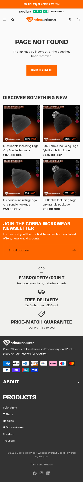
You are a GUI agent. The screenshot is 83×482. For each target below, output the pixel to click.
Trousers (9, 441)
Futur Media (58, 452)
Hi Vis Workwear (13, 427)
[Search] (12, 19)
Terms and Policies (41, 464)
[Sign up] (74, 250)
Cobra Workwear (26, 452)
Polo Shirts (10, 408)
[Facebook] (34, 473)
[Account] (70, 19)
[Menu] (4, 19)
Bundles (8, 434)
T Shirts (8, 414)
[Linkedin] (48, 473)
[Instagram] (41, 473)
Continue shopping (41, 70)
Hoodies (8, 421)
